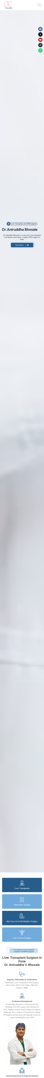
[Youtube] (40, 40)
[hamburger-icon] (39, 5)
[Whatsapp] (40, 50)
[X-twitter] (40, 34)
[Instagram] (40, 45)
